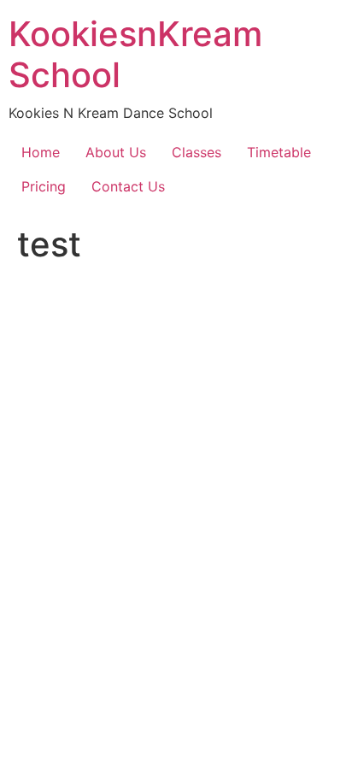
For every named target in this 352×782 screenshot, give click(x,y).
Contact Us (128, 186)
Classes (196, 152)
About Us (115, 152)
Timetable (279, 152)
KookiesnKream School (135, 54)
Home (40, 152)
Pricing (43, 186)
